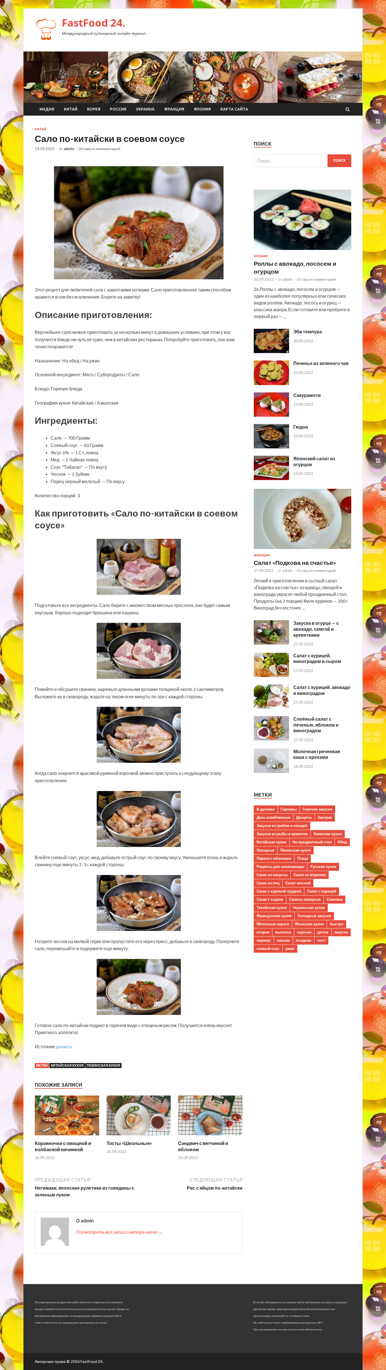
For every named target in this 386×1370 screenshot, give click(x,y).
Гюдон (300, 426)
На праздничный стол (312, 842)
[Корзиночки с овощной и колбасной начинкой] (67, 1136)
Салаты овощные (305, 899)
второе (263, 932)
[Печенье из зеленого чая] (271, 383)
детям (322, 932)
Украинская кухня (309, 907)
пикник (283, 940)
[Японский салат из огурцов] (271, 478)
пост (321, 940)
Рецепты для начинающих (280, 866)
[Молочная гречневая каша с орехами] (271, 771)
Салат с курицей (321, 891)
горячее (304, 932)
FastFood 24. (93, 23)
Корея (93, 109)
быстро (336, 924)
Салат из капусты (272, 874)
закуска (341, 932)
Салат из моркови (310, 874)
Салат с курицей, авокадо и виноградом (321, 690)
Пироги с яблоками (274, 858)
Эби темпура (307, 331)
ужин (289, 948)
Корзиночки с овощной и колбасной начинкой (63, 1146)
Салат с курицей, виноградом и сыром (317, 658)
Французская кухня (274, 915)
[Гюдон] (271, 446)
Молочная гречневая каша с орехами (316, 754)
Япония (202, 109)
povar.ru (64, 1046)
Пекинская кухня (103, 1065)
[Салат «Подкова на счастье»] (302, 550)
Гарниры (289, 809)
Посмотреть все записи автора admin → (119, 1232)
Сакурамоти (307, 395)
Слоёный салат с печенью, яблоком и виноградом (316, 724)
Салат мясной (298, 883)
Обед (342, 842)
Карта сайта (234, 109)
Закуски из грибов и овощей (282, 825)
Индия (47, 109)
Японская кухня (309, 924)
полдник (303, 940)
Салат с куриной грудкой (279, 891)
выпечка (283, 932)
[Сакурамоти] (271, 415)
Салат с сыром (270, 899)
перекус (264, 940)
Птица (302, 858)
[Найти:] (302, 160)
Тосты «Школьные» (129, 1143)
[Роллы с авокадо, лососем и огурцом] (302, 251)
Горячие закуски (317, 809)
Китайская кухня (67, 1065)
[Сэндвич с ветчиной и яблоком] (210, 1136)
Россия (118, 109)
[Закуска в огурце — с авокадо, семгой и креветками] (271, 642)
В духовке (266, 809)
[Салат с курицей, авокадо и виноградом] (271, 707)
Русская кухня (323, 866)
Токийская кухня (272, 907)
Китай (70, 109)
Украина (145, 109)
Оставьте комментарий (99, 148)
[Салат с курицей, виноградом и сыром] (271, 675)
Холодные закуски (314, 915)
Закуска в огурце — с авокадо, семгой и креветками (316, 629)
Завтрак (325, 817)
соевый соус (268, 948)
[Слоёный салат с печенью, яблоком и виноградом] (271, 738)
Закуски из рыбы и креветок (282, 833)
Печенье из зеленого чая (320, 363)
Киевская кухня (328, 833)
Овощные (265, 850)
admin (69, 148)
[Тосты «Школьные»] (139, 1136)
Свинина (334, 899)
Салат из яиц (268, 883)
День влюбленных (273, 817)
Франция (174, 109)
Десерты (304, 817)
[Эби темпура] (271, 351)
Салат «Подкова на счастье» (295, 562)
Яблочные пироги (273, 924)
